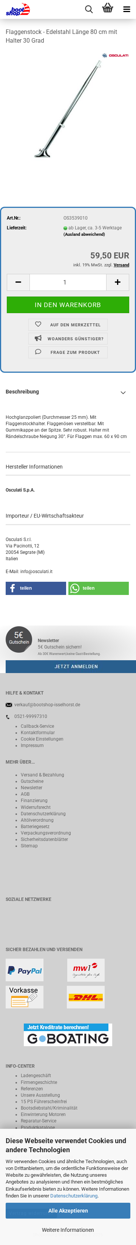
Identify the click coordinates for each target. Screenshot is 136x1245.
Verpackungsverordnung (46, 833)
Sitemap (29, 845)
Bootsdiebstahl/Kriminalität (49, 1108)
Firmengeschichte (39, 1082)
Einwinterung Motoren (43, 1114)
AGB (25, 794)
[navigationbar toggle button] (126, 9)
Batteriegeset (34, 826)
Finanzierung (34, 800)
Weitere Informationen (68, 1230)
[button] (18, 282)
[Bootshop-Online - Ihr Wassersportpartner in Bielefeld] (15, 9)
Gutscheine (32, 781)
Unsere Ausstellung (40, 1095)
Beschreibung (22, 392)
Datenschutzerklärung (73, 1196)
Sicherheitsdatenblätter (44, 839)
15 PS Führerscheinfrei (44, 1101)
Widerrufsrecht (36, 807)
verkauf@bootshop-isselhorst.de (47, 704)
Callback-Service (37, 726)
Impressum (32, 745)
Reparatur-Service (38, 1121)
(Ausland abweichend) (84, 234)
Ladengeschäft (36, 1075)
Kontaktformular (38, 732)
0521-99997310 (30, 716)
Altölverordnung (37, 820)
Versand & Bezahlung (42, 775)
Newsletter (31, 787)
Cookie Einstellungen (42, 739)
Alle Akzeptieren (68, 1211)
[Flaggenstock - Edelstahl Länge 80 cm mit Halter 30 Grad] (68, 108)
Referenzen (32, 1088)
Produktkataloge (38, 1127)
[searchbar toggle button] (88, 9)
